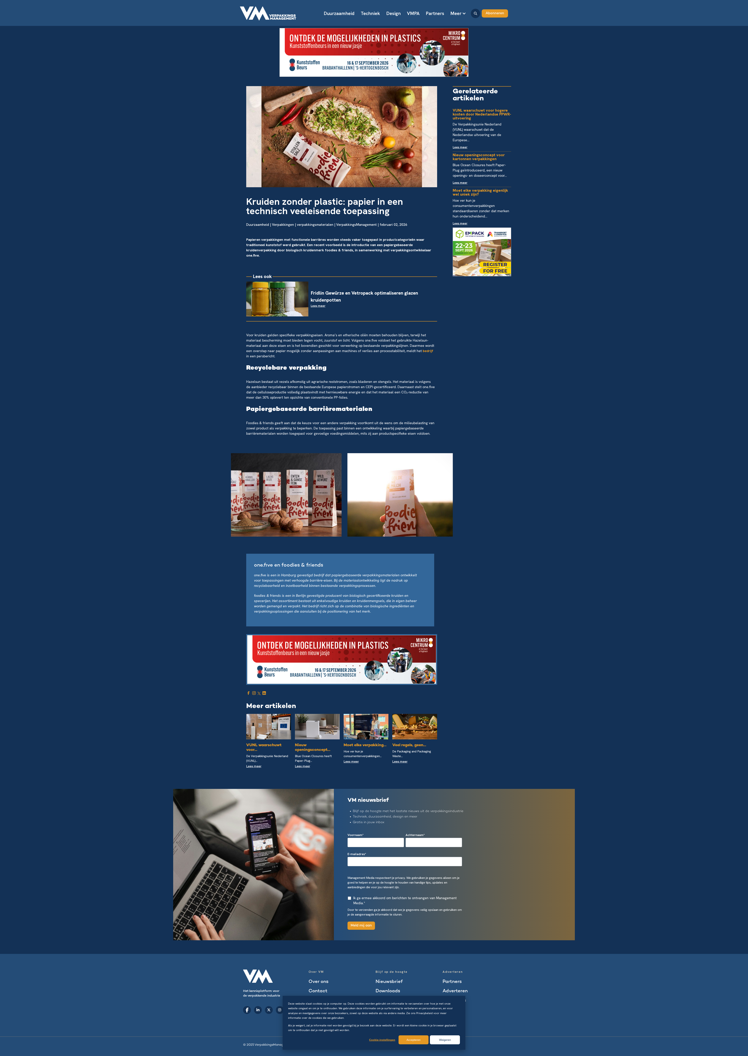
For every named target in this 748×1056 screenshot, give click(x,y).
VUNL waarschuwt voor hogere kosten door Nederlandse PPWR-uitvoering (482, 114)
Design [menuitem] (393, 13)
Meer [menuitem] (455, 13)
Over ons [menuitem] (318, 981)
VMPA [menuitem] (413, 13)
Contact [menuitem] (318, 991)
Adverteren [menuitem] (455, 991)
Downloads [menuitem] (388, 991)
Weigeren (445, 1039)
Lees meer (253, 766)
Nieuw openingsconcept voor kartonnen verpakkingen (479, 156)
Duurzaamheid (257, 224)
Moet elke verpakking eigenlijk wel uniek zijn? (480, 192)
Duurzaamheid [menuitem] (339, 13)
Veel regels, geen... (409, 745)
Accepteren (414, 1039)
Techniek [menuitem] (370, 13)
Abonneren (495, 13)
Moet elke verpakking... (365, 745)
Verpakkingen (283, 224)
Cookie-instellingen (382, 1039)
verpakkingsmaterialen (315, 224)
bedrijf (428, 351)
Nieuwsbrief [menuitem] (389, 981)
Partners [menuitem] (435, 13)
